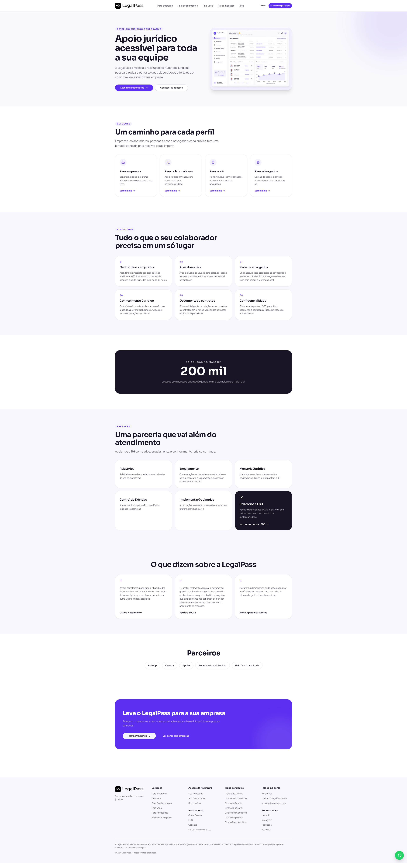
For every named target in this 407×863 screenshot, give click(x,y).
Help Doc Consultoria (247, 665)
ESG (190, 819)
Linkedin (266, 815)
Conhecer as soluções (171, 87)
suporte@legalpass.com (274, 803)
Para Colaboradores (162, 803)
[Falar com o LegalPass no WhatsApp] (399, 855)
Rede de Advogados (162, 817)
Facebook (267, 824)
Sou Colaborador (196, 798)
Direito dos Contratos (236, 812)
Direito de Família (233, 803)
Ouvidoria (156, 798)
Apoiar (186, 665)
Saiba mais (126, 190)
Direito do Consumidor (236, 798)
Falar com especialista (280, 5)
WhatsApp (267, 793)
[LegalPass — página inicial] (129, 6)
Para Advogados (160, 812)
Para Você (157, 807)
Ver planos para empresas (176, 735)
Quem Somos (195, 815)
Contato (192, 824)
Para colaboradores (188, 5)
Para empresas (165, 5)
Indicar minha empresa (199, 829)
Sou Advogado (195, 793)
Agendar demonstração (132, 87)
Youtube (266, 829)
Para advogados (226, 5)
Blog (241, 5)
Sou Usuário (194, 803)
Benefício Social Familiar (212, 665)
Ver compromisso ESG (253, 524)
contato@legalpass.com (274, 798)
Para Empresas (159, 793)
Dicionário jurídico (234, 793)
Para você (208, 5)
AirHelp (152, 665)
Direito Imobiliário (233, 807)
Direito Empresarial (234, 817)
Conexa (169, 665)
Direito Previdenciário (235, 822)
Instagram (267, 819)
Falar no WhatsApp (137, 735)
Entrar (262, 5)
